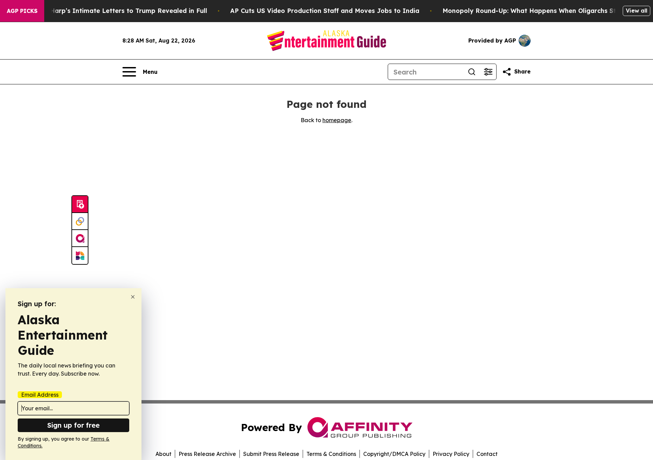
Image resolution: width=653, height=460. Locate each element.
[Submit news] (80, 204)
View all (636, 10)
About (163, 453)
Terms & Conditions (331, 453)
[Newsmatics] (80, 255)
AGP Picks (22, 10)
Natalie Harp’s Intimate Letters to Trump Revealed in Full (116, 11)
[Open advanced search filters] (488, 72)
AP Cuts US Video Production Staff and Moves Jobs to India (324, 11)
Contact (487, 453)
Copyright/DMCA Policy (394, 453)
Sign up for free (73, 425)
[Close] (133, 297)
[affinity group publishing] (80, 238)
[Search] (472, 72)
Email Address (39, 394)
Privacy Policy (451, 453)
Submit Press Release (271, 453)
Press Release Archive (207, 453)
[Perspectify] (80, 221)
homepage (336, 120)
